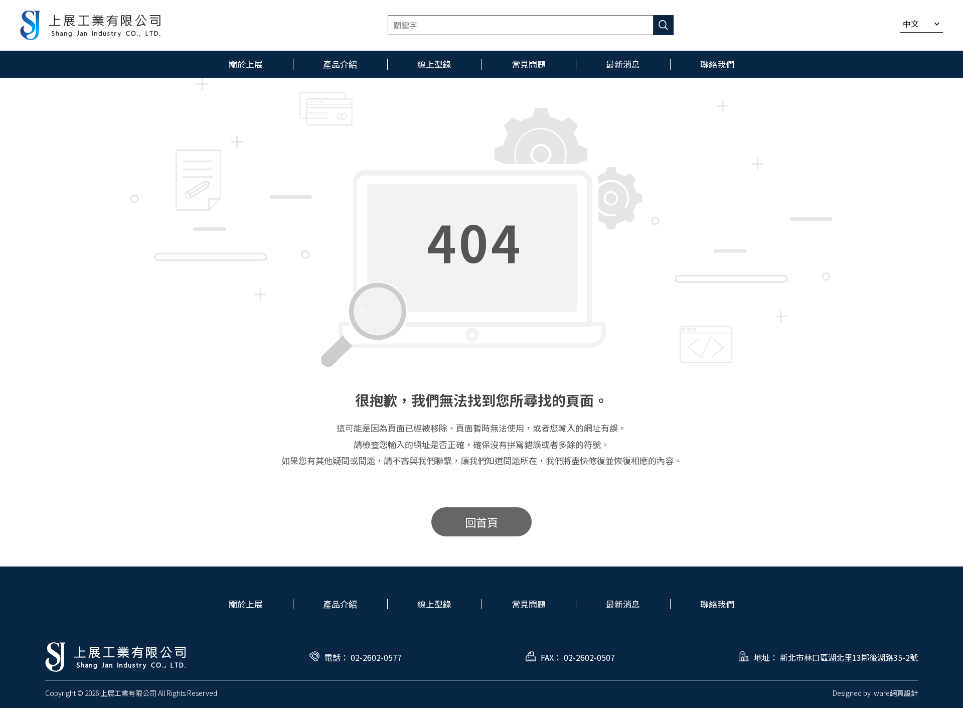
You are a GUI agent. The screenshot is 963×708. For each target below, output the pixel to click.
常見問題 (529, 604)
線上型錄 (434, 604)
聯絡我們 (717, 604)
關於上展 (246, 604)
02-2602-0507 (589, 657)
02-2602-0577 (376, 657)
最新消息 (623, 604)
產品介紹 (340, 604)
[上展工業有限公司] (90, 25)
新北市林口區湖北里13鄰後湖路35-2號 (849, 657)
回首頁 (481, 522)
